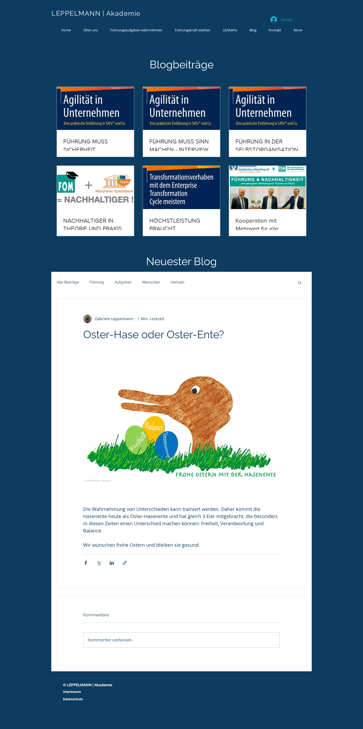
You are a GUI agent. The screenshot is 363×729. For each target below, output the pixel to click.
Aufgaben (123, 282)
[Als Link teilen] (124, 562)
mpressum (72, 691)
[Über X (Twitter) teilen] (98, 562)
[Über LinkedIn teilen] (111, 562)
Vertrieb (177, 282)
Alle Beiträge (68, 282)
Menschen (151, 282)
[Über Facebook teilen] (85, 562)
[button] (136, 30)
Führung (97, 282)
